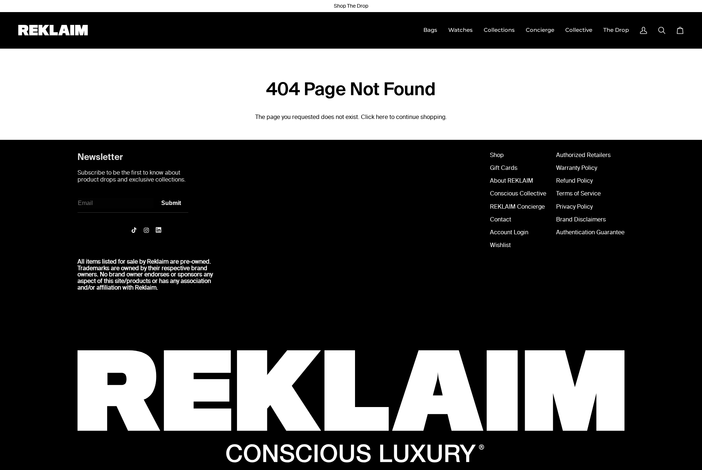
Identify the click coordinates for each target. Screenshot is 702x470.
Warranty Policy (576, 167)
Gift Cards (503, 167)
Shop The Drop (351, 6)
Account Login (509, 232)
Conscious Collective (518, 193)
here (382, 116)
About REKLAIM (511, 180)
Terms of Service (578, 193)
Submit (171, 203)
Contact (500, 219)
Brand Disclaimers (581, 219)
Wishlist (500, 245)
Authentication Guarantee (590, 232)
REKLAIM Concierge (517, 206)
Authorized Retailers (583, 155)
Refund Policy (574, 180)
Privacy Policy (574, 206)
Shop (497, 155)
